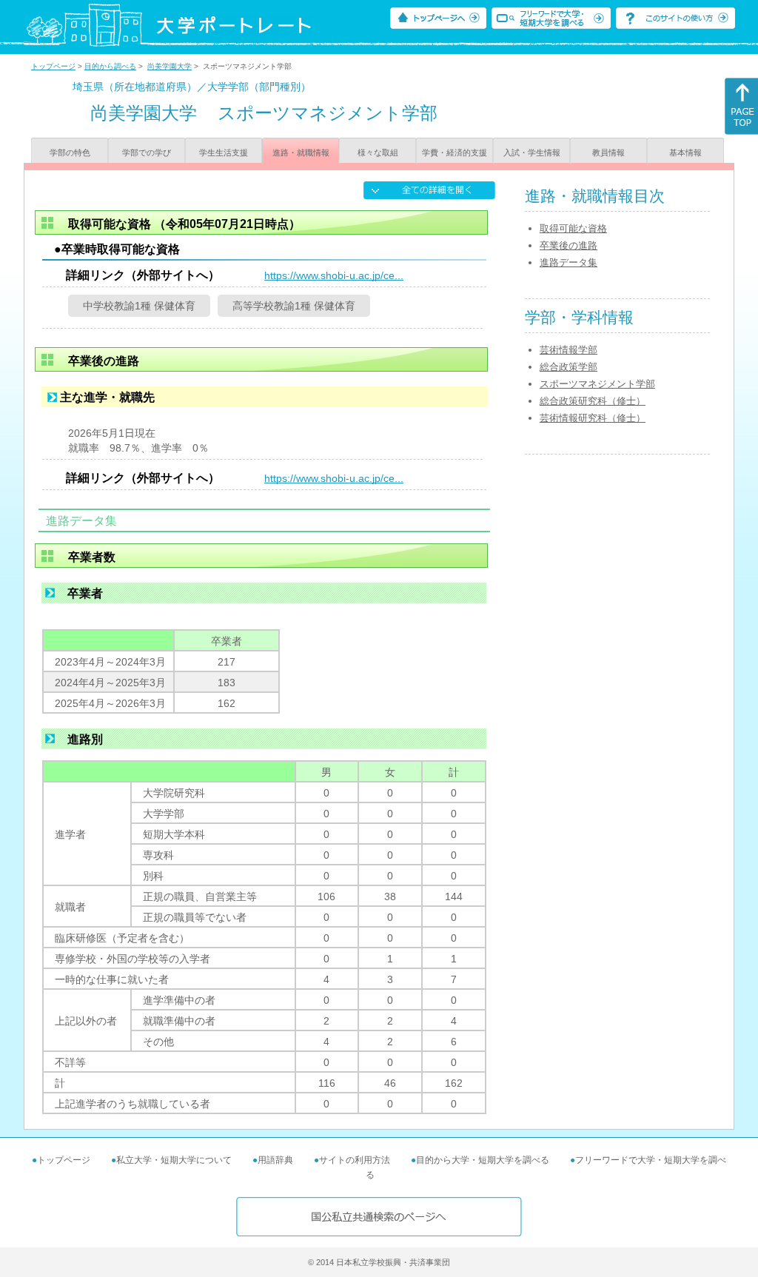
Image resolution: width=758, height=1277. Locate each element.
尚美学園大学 (169, 66)
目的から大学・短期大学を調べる (482, 1160)
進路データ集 (568, 262)
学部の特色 (70, 152)
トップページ (53, 66)
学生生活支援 (223, 152)
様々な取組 (378, 152)
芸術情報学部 (568, 349)
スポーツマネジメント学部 (597, 383)
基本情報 (685, 152)
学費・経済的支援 (454, 152)
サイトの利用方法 (354, 1160)
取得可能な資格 (573, 228)
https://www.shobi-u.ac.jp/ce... (333, 275)
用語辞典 (275, 1160)
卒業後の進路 (568, 245)
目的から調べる (110, 66)
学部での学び (146, 152)
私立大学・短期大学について (174, 1160)
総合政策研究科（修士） (592, 400)
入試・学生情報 (531, 152)
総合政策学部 (568, 366)
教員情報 (608, 152)
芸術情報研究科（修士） (592, 417)
